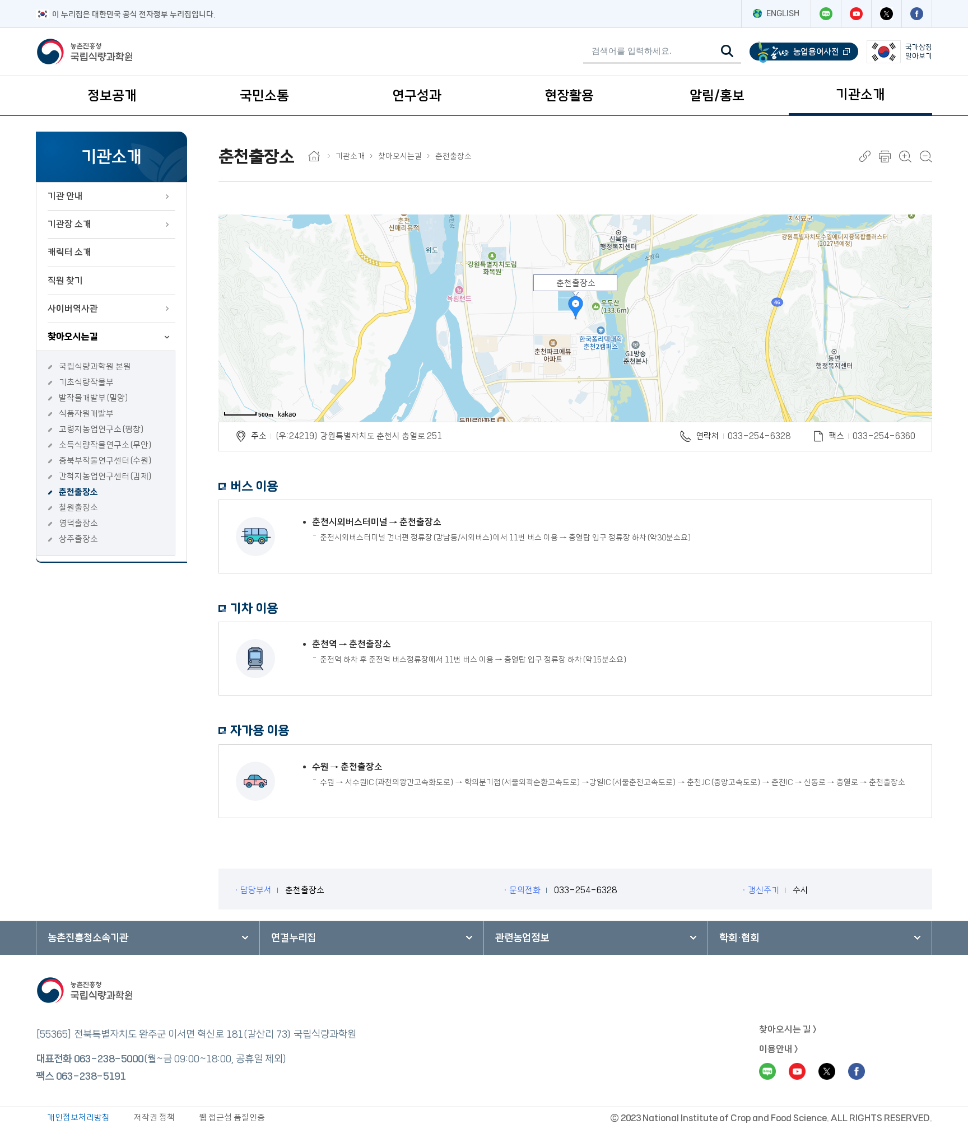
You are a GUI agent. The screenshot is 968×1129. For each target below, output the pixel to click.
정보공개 (112, 95)
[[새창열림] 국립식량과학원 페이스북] (916, 13)
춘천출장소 (78, 492)
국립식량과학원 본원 (95, 366)
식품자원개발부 (86, 413)
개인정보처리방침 (78, 1117)
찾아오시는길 (73, 337)
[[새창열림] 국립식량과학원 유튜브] (856, 13)
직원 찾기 (65, 281)
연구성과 (416, 95)
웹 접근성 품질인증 (232, 1117)
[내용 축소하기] (926, 156)
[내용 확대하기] (905, 156)
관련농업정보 (522, 938)
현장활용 (569, 95)
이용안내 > (778, 1049)
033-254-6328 (759, 436)
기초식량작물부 (86, 382)
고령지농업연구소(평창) (102, 429)
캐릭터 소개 (69, 252)
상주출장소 (78, 539)
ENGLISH (782, 13)
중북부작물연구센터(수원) (105, 460)
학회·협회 (739, 938)
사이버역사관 (73, 309)
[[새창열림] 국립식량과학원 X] (886, 13)
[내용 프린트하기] (885, 156)
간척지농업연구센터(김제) (105, 476)
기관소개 (860, 94)
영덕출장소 (78, 523)
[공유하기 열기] (865, 156)
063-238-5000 (108, 1059)
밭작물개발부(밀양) (94, 398)
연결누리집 (293, 938)
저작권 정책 (154, 1117)
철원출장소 (78, 507)
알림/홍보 (717, 95)
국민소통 (264, 95)
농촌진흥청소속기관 (88, 938)
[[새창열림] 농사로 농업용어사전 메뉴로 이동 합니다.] (804, 52)
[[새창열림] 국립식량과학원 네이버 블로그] (826, 13)
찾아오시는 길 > (788, 1029)
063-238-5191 (90, 1076)
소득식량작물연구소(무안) (105, 445)
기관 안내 (65, 196)
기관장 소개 (69, 224)
